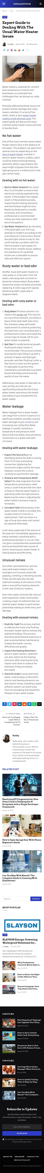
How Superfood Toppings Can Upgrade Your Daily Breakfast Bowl (29, 1022)
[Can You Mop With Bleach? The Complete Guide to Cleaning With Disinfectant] (22, 861)
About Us (7, 1157)
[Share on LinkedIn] (15, 50)
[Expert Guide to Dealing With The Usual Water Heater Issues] (22, 69)
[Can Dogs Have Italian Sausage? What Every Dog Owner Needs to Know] (8, 1069)
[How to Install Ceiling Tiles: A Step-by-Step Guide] (8, 1082)
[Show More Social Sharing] (27, 50)
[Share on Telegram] (23, 50)
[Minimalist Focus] (22, 4)
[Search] (40, 4)
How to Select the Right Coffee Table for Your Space (28, 977)
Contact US (33, 1157)
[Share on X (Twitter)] (8, 50)
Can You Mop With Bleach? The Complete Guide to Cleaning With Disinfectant (19, 878)
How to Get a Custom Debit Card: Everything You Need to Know (28, 1035)
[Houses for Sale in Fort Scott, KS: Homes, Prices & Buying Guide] (8, 1048)
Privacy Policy (17, 1142)
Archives (19, 1157)
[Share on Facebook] (4, 50)
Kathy (11, 44)
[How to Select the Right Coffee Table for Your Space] (8, 977)
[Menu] (3, 4)
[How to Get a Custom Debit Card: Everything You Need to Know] (8, 1035)
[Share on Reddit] (19, 50)
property (29, 422)
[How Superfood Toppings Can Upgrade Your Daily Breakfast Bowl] (8, 1023)
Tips (4, 17)
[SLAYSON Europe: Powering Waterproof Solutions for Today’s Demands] (22, 925)
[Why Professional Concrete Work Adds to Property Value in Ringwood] (8, 965)
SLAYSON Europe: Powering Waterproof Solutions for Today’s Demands (19, 942)
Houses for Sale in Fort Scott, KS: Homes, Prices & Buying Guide (29, 1048)
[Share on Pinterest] (11, 50)
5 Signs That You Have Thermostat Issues (31, 719)
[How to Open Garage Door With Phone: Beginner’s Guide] (22, 826)
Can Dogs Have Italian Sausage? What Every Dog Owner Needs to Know (29, 1069)
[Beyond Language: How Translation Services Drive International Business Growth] (8, 989)
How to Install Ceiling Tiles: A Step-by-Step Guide (27, 1082)
